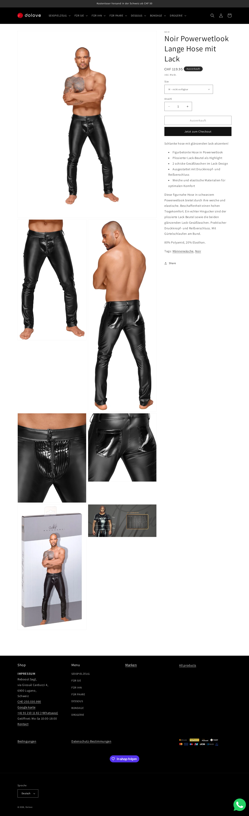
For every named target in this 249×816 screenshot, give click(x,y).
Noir (198, 251)
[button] (59, 15)
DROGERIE (77, 715)
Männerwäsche (183, 251)
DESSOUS (77, 701)
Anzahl (168, 98)
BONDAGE (77, 708)
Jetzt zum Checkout (197, 131)
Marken (131, 665)
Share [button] (172, 263)
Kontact (23, 724)
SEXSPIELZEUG (80, 673)
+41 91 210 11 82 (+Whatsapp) (38, 713)
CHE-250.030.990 (29, 702)
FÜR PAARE (78, 694)
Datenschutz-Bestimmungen (91, 741)
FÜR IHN (76, 687)
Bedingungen (27, 741)
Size (166, 81)
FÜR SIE (76, 680)
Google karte (26, 707)
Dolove (28, 807)
